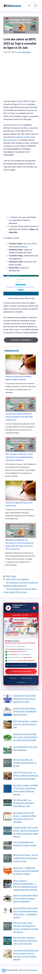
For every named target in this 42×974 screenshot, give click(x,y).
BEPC (21, 101)
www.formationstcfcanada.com (18, 665)
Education (25, 579)
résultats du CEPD (23, 137)
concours (30, 110)
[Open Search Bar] (29, 5)
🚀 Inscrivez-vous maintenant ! (21, 671)
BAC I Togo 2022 (10, 140)
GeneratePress (31, 970)
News (14, 576)
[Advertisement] (21, 78)
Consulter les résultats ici (21, 340)
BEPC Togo (16, 579)
